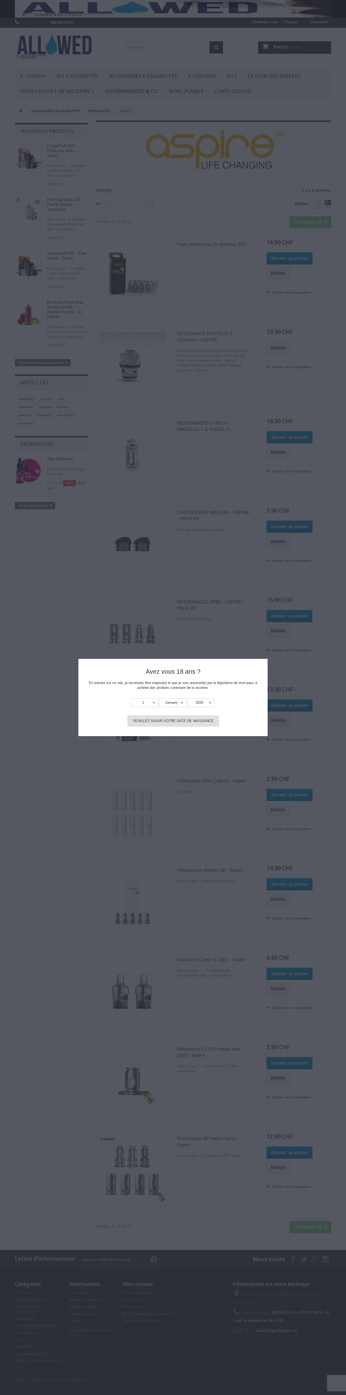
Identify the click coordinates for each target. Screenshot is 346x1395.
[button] (144, 702)
